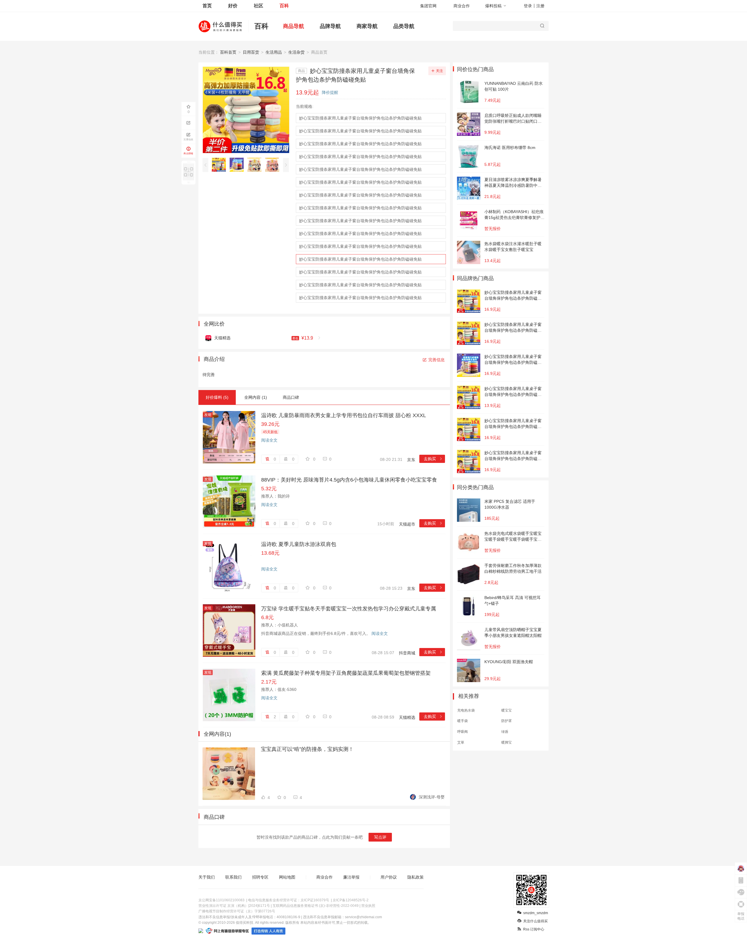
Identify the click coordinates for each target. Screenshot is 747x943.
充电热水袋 (466, 710)
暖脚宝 (506, 742)
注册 (540, 5)
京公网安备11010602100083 (221, 900)
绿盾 (504, 732)
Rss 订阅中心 (533, 929)
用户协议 (389, 877)
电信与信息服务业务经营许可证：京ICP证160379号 (288, 900)
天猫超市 (407, 524)
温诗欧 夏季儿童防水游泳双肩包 (298, 544)
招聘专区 (260, 877)
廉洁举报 (351, 877)
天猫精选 (407, 717)
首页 (207, 5)
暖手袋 (462, 721)
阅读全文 (269, 440)
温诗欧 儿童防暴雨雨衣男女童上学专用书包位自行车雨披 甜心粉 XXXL (343, 415)
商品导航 (293, 26)
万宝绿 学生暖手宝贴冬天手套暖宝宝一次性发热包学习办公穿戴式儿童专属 (348, 609)
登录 (528, 5)
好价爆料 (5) (217, 397)
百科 (284, 5)
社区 (258, 5)
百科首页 (228, 52)
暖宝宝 (506, 710)
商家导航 (367, 26)
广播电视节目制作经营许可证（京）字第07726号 (236, 911)
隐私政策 (415, 877)
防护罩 (506, 721)
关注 (439, 71)
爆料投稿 (493, 5)
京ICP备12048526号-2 (351, 900)
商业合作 (461, 5)
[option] (220, 164)
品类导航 (403, 26)
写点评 (380, 837)
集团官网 (428, 5)
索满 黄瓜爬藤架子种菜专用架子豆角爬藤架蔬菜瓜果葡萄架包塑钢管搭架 (346, 673)
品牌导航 (330, 26)
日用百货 (251, 52)
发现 (207, 415)
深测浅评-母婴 (432, 797)
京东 (411, 459)
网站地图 (287, 877)
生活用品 (274, 52)
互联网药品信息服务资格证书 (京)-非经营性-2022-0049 (316, 906)
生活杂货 (296, 52)
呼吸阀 (462, 732)
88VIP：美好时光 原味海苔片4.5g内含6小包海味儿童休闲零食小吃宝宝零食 (349, 480)
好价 (233, 5)
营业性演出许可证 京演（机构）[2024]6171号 (234, 906)
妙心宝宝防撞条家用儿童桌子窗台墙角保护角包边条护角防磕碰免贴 (360, 118)
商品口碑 (291, 397)
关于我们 (206, 877)
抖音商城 (407, 653)
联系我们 (233, 877)
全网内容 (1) (255, 397)
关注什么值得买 (535, 921)
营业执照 (368, 906)
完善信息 (436, 359)
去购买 (433, 458)
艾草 (460, 742)
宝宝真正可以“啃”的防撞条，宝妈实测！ (307, 749)
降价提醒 (330, 92)
